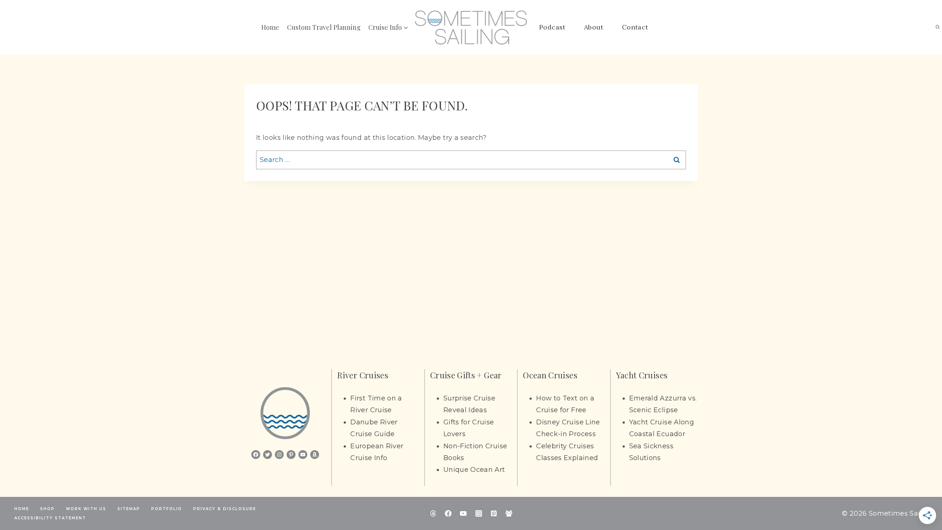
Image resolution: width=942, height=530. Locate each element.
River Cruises (362, 375)
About (593, 27)
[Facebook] (448, 513)
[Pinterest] (493, 513)
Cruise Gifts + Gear (466, 375)
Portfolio (166, 508)
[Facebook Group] (509, 513)
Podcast (552, 27)
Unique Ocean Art (474, 470)
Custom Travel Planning (324, 27)
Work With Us (86, 508)
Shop (47, 508)
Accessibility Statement (50, 518)
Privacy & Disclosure (224, 508)
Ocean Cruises (550, 375)
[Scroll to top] (924, 501)
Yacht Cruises (642, 375)
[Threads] (433, 513)
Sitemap (128, 508)
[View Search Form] (937, 27)
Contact (635, 27)
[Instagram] (478, 513)
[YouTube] (463, 513)
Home (270, 27)
